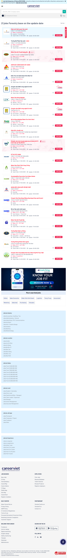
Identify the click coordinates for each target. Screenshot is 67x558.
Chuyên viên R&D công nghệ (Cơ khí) (21, 86)
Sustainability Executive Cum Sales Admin (23, 176)
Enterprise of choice (11, 15)
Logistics (39, 298)
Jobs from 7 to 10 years (9, 451)
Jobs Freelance (7, 420)
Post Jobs (37, 477)
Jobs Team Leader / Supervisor (11, 397)
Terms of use (4, 513)
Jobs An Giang (7, 345)
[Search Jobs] (64, 11)
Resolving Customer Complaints (9, 517)
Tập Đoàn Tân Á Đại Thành (17, 77)
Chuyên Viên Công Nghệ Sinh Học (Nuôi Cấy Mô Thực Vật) (27, 252)
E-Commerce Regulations (8, 511)
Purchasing (23, 302)
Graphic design (5, 533)
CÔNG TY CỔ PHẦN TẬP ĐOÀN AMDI (20, 156)
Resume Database (39, 479)
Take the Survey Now (21, 2)
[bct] (60, 553)
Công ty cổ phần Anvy (16, 167)
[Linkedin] (37, 537)
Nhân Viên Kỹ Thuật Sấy (17, 220)
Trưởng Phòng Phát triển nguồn (20, 241)
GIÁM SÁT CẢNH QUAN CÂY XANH (20, 65)
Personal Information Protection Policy (11, 515)
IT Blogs (3, 488)
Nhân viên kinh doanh (27, 298)
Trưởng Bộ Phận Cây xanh (20, 41)
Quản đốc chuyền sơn (17, 130)
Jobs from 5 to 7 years (9, 449)
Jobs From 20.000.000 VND (10, 376)
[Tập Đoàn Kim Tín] (6, 89)
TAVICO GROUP (14, 189)
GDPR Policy (4, 508)
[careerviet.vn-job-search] (40, 528)
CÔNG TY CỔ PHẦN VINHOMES (18, 31)
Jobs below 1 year (7, 445)
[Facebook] (35, 537)
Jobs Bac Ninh (7, 355)
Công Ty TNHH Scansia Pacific (18, 221)
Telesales (31, 302)
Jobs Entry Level (7, 393)
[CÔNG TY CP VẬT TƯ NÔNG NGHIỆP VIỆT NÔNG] (6, 54)
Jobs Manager (7, 399)
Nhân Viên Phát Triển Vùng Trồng (20, 165)
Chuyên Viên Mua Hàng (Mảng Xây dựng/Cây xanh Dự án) (27, 198)
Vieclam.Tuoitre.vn (40, 504)
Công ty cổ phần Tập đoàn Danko (19, 200)
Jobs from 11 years (8, 453)
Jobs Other (6, 422)
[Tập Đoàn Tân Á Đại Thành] (6, 78)
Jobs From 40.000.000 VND (10, 380)
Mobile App (4, 490)
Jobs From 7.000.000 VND (10, 370)
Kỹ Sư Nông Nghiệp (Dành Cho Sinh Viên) (22, 119)
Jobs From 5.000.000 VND (10, 368)
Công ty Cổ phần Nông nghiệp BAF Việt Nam (22, 243)
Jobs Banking (6, 328)
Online (5, 298)
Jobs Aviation (6, 326)
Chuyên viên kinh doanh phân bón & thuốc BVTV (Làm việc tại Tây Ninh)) (24, 141)
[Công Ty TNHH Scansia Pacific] (6, 222)
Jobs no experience (8, 443)
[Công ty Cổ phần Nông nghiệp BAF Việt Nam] (6, 244)
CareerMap (4, 483)
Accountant (57, 298)
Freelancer (4, 527)
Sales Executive (14, 298)
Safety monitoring (6, 535)
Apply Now (58, 35)
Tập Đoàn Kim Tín (15, 88)
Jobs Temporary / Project (10, 418)
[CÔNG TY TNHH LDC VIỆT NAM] (6, 100)
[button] (65, 1)
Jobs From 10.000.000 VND (10, 372)
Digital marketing (6, 531)
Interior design (5, 529)
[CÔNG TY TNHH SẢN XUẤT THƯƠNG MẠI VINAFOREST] (6, 133)
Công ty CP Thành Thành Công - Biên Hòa (21, 144)
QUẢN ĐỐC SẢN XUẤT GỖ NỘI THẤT (21, 187)
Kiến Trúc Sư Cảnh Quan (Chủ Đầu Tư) (21, 75)
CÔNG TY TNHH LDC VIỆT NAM (18, 99)
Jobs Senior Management (10, 401)
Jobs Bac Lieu (7, 353)
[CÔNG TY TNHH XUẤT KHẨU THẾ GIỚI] (6, 179)
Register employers (40, 486)
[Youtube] (41, 537)
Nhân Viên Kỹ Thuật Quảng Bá (19, 52)
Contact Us (38, 508)
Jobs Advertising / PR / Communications (13, 320)
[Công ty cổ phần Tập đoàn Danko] (6, 200)
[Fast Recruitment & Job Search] (33, 6)
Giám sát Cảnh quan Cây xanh (19, 29)
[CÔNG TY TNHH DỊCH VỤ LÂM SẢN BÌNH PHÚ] (6, 255)
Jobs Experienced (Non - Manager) (12, 395)
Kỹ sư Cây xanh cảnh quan (18, 209)
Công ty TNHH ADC (15, 121)
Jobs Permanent (7, 416)
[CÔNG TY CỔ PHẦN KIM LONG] (6, 233)
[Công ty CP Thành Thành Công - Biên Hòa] (6, 143)
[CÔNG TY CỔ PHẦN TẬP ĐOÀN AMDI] (6, 157)
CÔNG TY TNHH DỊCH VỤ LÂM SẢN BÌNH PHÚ (22, 254)
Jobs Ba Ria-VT (7, 347)
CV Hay (3, 479)
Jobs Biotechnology (8, 330)
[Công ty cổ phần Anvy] (6, 168)
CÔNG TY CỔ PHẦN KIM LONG (18, 232)
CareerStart (4, 494)
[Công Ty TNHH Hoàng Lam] (6, 67)
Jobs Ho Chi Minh (7, 343)
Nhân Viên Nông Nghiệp (18, 97)
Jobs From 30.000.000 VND (10, 378)
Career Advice (5, 486)
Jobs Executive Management (10, 403)
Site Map (3, 492)
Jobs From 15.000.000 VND (10, 374)
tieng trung (47, 298)
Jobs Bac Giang (7, 351)
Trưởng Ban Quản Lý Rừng (18, 231)
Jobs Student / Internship (10, 391)
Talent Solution (39, 481)
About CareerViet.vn (6, 504)
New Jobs (3, 477)
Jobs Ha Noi (6, 341)
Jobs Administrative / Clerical (11, 318)
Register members (6, 497)
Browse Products (39, 483)
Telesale (3, 538)
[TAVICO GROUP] (6, 189)
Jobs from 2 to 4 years (9, 447)
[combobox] (31, 11)
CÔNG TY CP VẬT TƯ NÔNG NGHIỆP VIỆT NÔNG (22, 54)
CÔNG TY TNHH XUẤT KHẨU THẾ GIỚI (20, 178)
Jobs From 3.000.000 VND (10, 366)
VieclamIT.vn (38, 506)
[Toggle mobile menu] (2, 6)
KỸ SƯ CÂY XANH (16, 154)
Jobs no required (7, 441)
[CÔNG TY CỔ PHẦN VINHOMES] (6, 31)
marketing (6, 302)
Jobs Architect (7, 322)
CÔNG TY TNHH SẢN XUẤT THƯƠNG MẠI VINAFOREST (24, 132)
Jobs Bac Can (6, 349)
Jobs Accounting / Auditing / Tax (12, 316)
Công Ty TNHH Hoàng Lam (17, 66)
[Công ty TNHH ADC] (6, 122)
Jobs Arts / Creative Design (10, 324)
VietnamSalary (5, 481)
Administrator (5, 542)
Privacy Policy (5, 506)
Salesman (14, 302)
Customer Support (6, 519)
